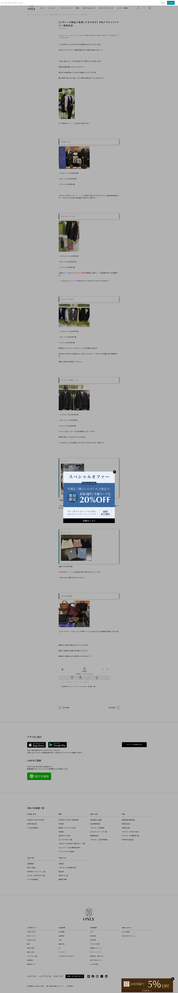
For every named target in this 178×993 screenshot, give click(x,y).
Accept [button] (170, 2)
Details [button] (20, 2)
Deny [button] (163, 2)
